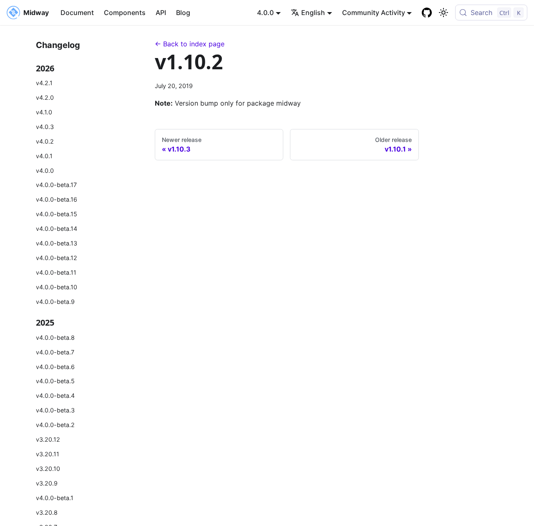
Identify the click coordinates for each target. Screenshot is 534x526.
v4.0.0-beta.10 (56, 287)
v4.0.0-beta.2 (55, 424)
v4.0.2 (45, 141)
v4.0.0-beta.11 (56, 272)
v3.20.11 (47, 454)
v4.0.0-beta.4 (55, 395)
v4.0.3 (45, 126)
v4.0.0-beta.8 (55, 337)
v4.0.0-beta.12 (56, 257)
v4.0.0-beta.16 (56, 199)
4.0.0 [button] (265, 12)
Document (77, 12)
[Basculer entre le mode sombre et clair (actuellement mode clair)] (443, 12)
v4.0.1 (44, 155)
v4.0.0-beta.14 (56, 228)
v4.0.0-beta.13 (56, 243)
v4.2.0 (45, 97)
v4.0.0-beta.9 (55, 301)
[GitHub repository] (427, 12)
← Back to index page (189, 44)
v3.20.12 (48, 439)
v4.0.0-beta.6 (55, 366)
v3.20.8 (47, 512)
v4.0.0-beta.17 (56, 184)
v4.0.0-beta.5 (55, 380)
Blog (183, 12)
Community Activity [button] (373, 12)
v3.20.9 (47, 483)
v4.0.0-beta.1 (54, 497)
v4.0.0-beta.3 (55, 410)
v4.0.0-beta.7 (55, 352)
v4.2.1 (44, 82)
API (161, 12)
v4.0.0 (45, 170)
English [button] (313, 12)
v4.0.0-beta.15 (56, 213)
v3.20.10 (48, 468)
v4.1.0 (44, 112)
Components (125, 12)
